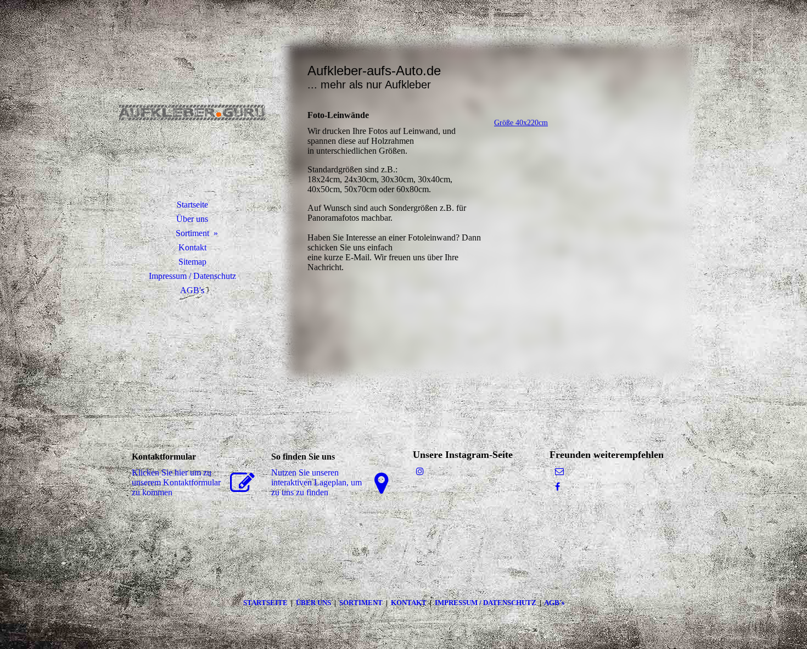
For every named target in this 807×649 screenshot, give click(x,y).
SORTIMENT (362, 602)
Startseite (192, 204)
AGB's (192, 290)
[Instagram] (420, 471)
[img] (192, 112)
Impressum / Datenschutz (192, 276)
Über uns (192, 218)
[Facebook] (557, 486)
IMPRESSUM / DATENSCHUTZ (485, 602)
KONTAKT (410, 602)
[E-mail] (559, 471)
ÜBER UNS (313, 602)
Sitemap (192, 261)
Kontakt (192, 247)
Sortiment (192, 233)
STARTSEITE (267, 602)
